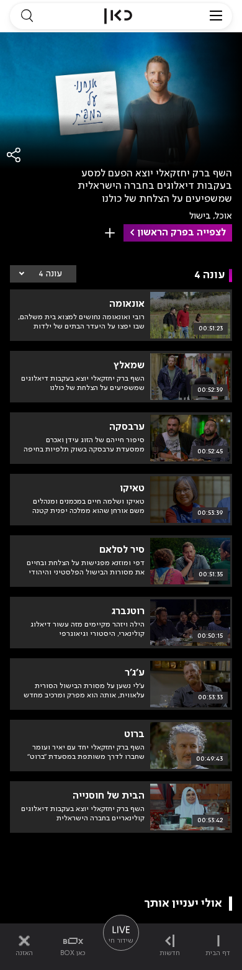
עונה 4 (50, 274)
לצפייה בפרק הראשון (181, 233)
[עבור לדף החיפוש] (26, 16)
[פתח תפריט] (216, 16)
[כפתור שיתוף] (14, 155)
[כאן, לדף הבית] (118, 16)
